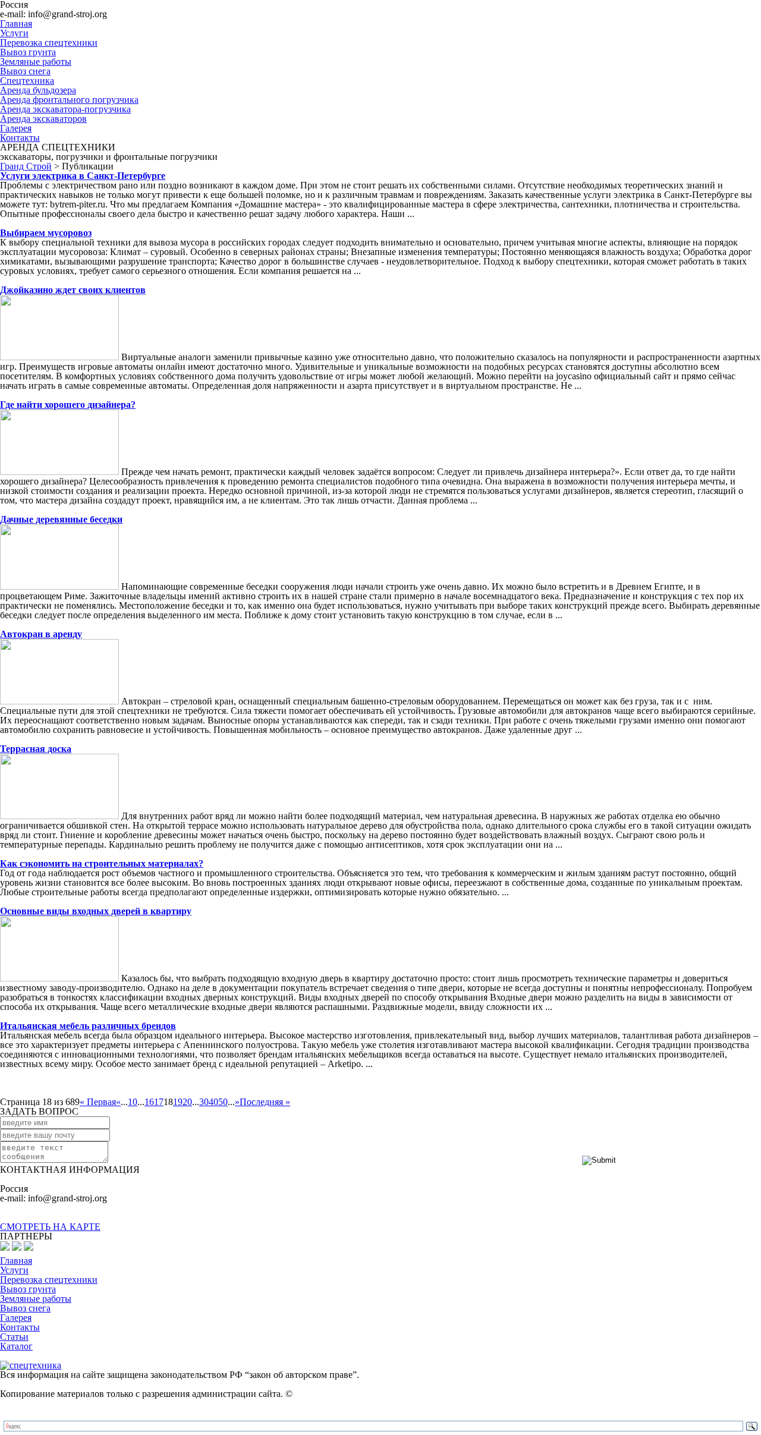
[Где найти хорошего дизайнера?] (59, 472)
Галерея (16, 128)
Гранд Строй (26, 166)
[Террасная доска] (59, 816)
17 (158, 1102)
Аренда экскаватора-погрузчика (65, 109)
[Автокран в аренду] (59, 701)
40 (213, 1102)
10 (132, 1102)
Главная (16, 23)
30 (204, 1102)
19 (178, 1102)
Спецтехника (27, 80)
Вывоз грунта (28, 52)
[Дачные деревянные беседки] (59, 586)
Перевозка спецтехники (49, 42)
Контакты (20, 138)
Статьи (14, 1337)
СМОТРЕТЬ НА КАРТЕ (50, 1227)
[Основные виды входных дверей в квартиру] (59, 978)
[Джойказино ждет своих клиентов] (59, 357)
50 (223, 1102)
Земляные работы (35, 61)
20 (187, 1102)
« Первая (98, 1102)
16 (149, 1102)
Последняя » (265, 1102)
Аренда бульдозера (38, 90)
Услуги (14, 33)
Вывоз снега (25, 71)
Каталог (16, 1346)
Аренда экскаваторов (43, 119)
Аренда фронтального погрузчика (69, 100)
